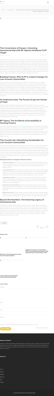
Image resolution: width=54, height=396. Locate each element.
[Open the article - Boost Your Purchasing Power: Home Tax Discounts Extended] (6, 245)
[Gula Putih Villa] (11, 362)
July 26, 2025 (7, 55)
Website (2, 317)
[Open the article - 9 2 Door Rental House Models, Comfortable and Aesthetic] (6, 267)
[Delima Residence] (41, 362)
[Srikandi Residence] (18, 362)
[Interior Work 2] (33, 362)
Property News (10, 9)
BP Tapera (22, 126)
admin (2, 55)
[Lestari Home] (3, 362)
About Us (2, 377)
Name (1, 302)
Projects (2, 374)
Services (2, 371)
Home (3, 9)
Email (1, 309)
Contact (2, 382)
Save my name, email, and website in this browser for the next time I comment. (20, 324)
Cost (1, 379)
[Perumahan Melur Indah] (26, 362)
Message (2, 287)
